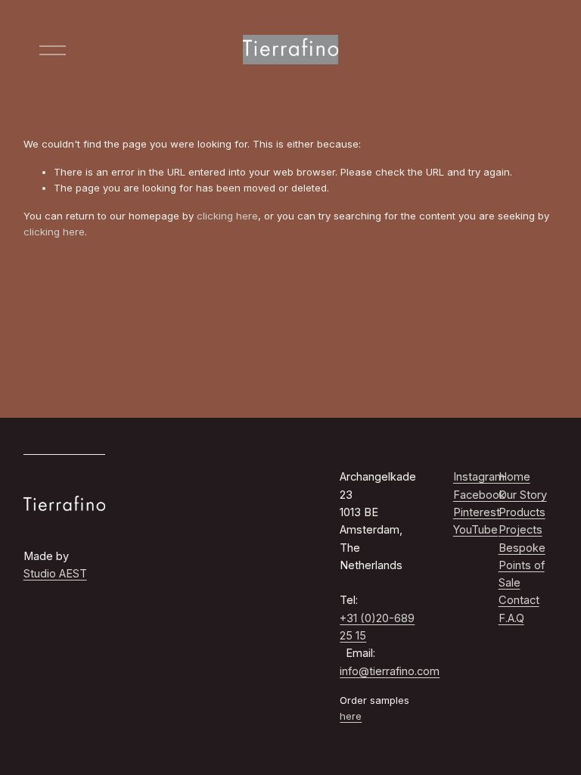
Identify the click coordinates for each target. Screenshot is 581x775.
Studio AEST (55, 573)
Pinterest (476, 512)
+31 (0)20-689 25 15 (377, 627)
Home (514, 477)
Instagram (479, 477)
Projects (520, 530)
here (351, 716)
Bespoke (522, 548)
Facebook (479, 495)
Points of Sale (522, 574)
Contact (519, 600)
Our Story (523, 495)
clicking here (227, 216)
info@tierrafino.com (390, 671)
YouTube (475, 530)
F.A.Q (511, 618)
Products (522, 512)
